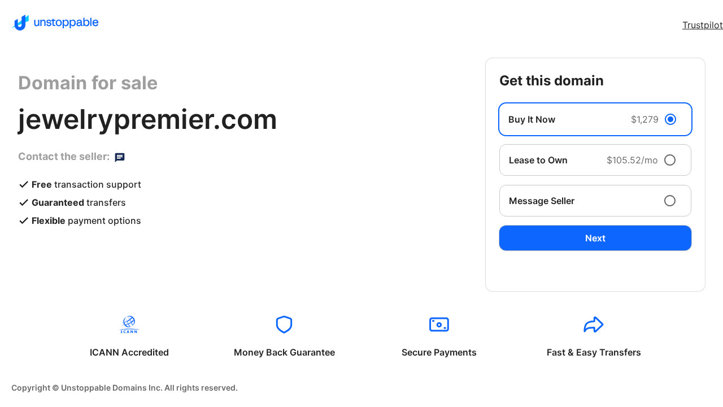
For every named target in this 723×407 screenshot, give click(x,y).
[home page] (55, 22)
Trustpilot (702, 25)
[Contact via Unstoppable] (119, 156)
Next (595, 238)
